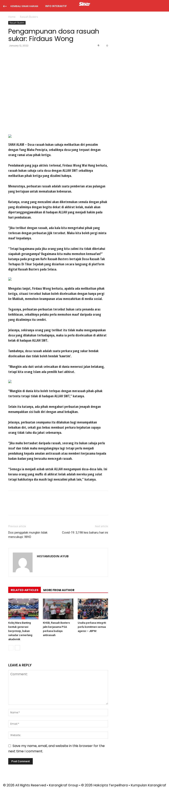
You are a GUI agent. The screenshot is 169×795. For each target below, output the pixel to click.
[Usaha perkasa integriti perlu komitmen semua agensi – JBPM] (93, 609)
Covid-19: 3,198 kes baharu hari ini (85, 532)
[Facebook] (12, 55)
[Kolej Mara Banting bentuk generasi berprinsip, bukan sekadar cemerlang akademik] (23, 609)
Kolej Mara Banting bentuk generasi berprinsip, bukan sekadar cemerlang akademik (20, 631)
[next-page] (17, 647)
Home (11, 17)
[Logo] (84, 4)
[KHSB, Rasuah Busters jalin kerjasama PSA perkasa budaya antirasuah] (58, 609)
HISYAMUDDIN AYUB (53, 556)
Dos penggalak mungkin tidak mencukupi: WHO (27, 535)
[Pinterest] (31, 55)
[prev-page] (10, 647)
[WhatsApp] (41, 55)
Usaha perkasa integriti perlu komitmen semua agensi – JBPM (92, 627)
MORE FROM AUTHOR (58, 590)
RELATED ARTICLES (24, 590)
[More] (50, 55)
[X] (22, 55)
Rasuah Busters (16, 22)
